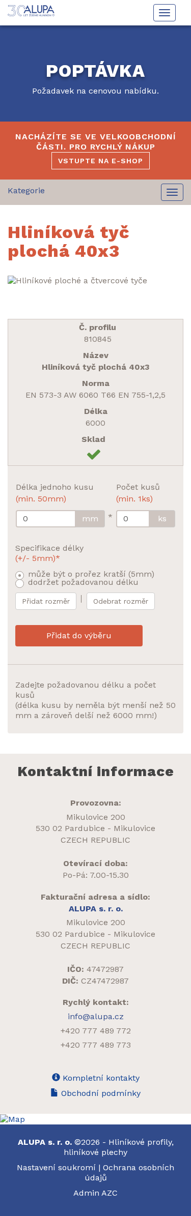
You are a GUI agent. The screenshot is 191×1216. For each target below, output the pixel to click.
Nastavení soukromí (56, 1167)
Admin (87, 1193)
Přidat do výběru (79, 635)
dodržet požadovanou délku (83, 582)
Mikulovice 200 (95, 817)
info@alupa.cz (96, 1016)
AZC (109, 1193)
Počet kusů (138, 492)
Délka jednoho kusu (55, 492)
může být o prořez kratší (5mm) (91, 574)
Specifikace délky (49, 553)
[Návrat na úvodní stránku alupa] (32, 10)
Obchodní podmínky (100, 1093)
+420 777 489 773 (96, 1045)
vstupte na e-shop (100, 161)
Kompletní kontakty (100, 1078)
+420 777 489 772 (96, 1030)
